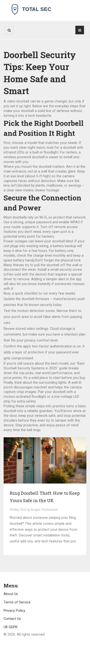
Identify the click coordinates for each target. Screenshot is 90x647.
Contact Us (12, 619)
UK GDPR (11, 627)
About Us (11, 594)
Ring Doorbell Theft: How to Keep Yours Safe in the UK (45, 497)
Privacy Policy (14, 610)
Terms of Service (17, 602)
